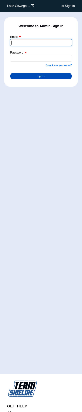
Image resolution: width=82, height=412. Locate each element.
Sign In (70, 6)
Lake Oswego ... (18, 6)
